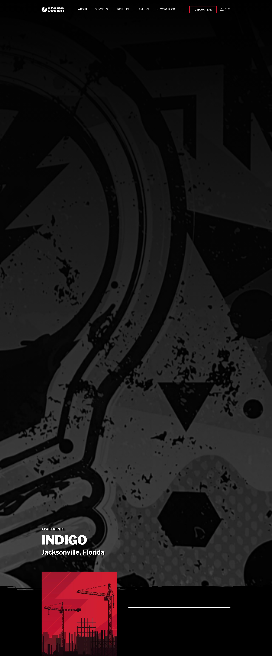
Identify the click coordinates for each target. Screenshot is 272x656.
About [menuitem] (83, 9)
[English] (222, 9)
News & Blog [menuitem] (165, 9)
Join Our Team (202, 9)
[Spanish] (229, 9)
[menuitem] (101, 10)
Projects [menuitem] (122, 9)
